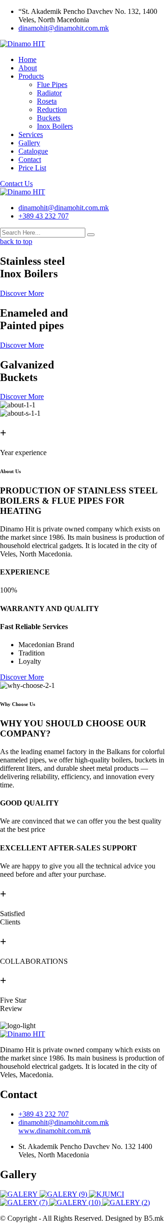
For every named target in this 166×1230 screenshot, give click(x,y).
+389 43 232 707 (43, 216)
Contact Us (16, 183)
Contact (29, 159)
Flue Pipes (52, 84)
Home (27, 59)
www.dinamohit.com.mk (54, 1131)
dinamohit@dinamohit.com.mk (63, 28)
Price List (32, 168)
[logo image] (22, 192)
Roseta (47, 101)
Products (31, 76)
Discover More (22, 293)
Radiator (49, 93)
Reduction (52, 109)
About (27, 68)
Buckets (48, 118)
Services (30, 134)
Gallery (29, 143)
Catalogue (33, 151)
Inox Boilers (55, 126)
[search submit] (91, 234)
